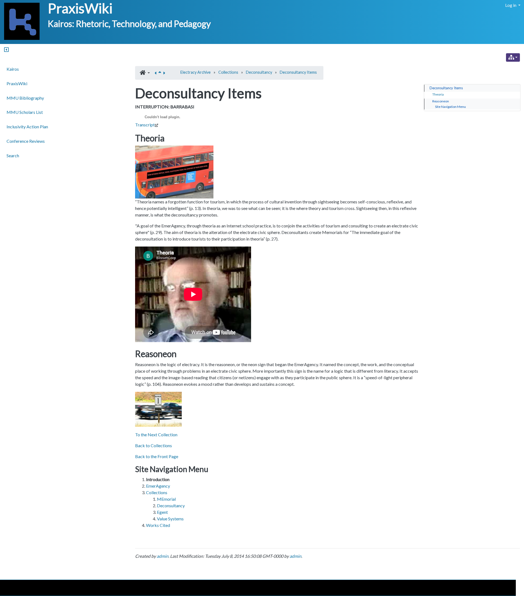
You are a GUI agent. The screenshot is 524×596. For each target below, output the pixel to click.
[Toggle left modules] (6, 50)
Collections (228, 72)
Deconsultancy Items (298, 72)
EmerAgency (158, 485)
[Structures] (513, 57)
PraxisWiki (80, 8)
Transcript (145, 124)
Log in (511, 5)
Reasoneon (440, 101)
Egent (162, 512)
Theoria (438, 94)
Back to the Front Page (156, 456)
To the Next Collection (156, 434)
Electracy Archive (195, 72)
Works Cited (158, 525)
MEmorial (166, 499)
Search (13, 155)
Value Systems (170, 518)
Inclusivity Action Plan (27, 126)
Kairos (13, 69)
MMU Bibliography (25, 97)
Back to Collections (153, 445)
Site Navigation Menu (450, 107)
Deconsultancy (259, 72)
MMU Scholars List (25, 112)
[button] (144, 72)
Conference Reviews (26, 141)
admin (162, 556)
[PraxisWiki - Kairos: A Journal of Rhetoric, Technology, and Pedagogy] (20, 21)
